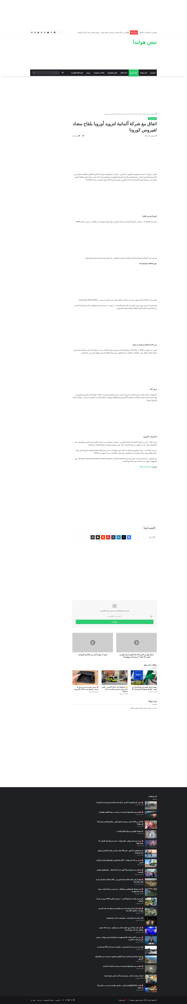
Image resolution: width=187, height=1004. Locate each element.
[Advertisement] (93, 15)
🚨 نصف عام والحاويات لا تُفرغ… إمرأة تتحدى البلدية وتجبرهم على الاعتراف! (119, 802)
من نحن (39, 1000)
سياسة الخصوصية (48, 1000)
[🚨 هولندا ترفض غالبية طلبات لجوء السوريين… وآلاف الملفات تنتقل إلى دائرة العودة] (151, 882)
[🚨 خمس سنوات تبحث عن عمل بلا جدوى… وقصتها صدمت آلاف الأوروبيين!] (85, 677)
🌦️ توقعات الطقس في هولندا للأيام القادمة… (129, 831)
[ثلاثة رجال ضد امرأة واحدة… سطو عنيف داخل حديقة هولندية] (151, 921)
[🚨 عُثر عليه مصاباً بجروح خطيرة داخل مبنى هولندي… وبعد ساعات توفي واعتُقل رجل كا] (151, 931)
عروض (88, 73)
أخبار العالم (123, 73)
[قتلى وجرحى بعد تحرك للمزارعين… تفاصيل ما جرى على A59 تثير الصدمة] (151, 950)
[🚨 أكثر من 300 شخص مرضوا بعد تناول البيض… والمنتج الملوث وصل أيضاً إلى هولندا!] (151, 825)
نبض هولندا (121, 1000)
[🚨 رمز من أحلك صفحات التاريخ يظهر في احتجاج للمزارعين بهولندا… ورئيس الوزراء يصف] (151, 940)
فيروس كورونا (149, 528)
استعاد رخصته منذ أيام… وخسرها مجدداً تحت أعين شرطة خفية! (123, 976)
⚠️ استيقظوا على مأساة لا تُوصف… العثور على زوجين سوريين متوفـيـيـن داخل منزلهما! (115, 689)
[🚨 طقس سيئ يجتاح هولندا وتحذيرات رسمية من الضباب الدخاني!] (151, 969)
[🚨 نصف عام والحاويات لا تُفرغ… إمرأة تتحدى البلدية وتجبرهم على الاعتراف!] (151, 805)
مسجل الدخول (143, 708)
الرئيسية (152, 73)
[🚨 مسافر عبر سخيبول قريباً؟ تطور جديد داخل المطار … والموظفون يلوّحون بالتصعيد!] (151, 873)
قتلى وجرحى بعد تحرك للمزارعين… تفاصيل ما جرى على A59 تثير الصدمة (120, 947)
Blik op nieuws (145, 467)
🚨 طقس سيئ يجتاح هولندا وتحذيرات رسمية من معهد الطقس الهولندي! (121, 812)
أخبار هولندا (143, 73)
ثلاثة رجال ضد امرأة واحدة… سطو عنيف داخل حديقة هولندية (124, 918)
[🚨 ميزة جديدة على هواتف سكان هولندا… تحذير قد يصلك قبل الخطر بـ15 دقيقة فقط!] (151, 844)
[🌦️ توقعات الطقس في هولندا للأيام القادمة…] (151, 834)
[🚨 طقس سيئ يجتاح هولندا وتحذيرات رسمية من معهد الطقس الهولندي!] (151, 815)
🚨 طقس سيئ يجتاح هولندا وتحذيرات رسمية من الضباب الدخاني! (123, 966)
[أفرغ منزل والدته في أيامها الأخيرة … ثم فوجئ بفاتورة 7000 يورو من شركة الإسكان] (151, 902)
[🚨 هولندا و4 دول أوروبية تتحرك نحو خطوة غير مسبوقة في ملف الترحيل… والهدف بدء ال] (151, 911)
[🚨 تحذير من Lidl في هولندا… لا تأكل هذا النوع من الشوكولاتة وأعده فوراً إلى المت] (151, 863)
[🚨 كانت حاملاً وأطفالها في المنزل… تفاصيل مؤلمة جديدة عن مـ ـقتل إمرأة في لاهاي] (151, 988)
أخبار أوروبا (133, 73)
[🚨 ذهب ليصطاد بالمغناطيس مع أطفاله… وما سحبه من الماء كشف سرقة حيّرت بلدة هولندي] (151, 892)
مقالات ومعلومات (99, 73)
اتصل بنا (33, 1000)
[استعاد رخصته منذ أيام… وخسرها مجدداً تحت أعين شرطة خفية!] (151, 979)
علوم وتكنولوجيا (112, 73)
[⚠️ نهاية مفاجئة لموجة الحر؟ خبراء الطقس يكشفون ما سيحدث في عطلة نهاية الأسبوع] (151, 959)
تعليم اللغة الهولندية (77, 73)
